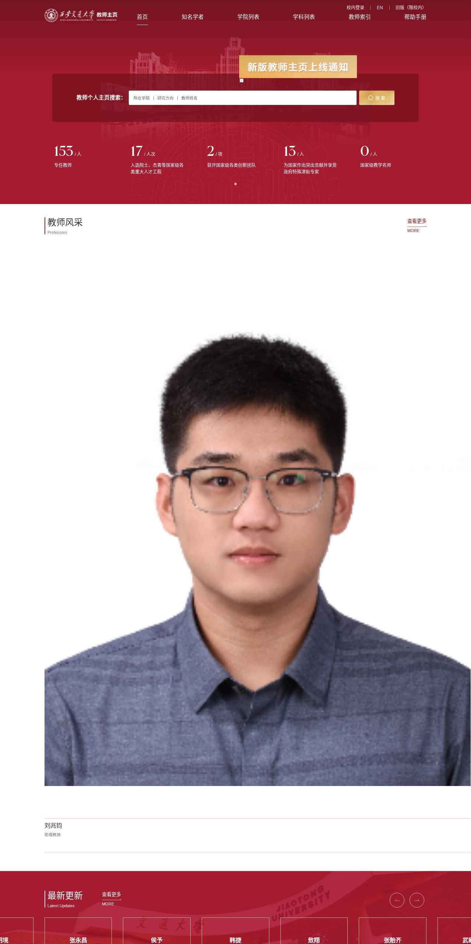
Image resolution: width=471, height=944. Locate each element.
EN (380, 8)
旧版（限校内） (411, 8)
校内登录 (355, 8)
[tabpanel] (83, 157)
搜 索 (380, 98)
